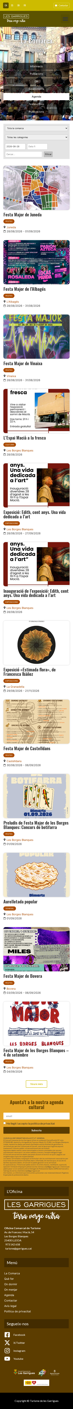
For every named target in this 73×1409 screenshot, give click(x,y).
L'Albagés (13, 301)
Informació (36, 66)
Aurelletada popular (20, 901)
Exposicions (11, 523)
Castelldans (14, 761)
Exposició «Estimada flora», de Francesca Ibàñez (29, 671)
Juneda (11, 227)
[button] (65, 18)
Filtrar (48, 154)
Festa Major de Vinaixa (22, 363)
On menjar (10, 1289)
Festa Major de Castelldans (26, 748)
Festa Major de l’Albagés (24, 289)
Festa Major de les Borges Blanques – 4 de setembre (36, 1052)
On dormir (10, 1284)
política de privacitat (43, 1123)
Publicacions (36, 111)
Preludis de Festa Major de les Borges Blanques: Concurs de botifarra (36, 824)
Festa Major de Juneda (22, 214)
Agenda (36, 96)
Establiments (36, 89)
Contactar (10, 1300)
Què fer (9, 1278)
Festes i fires (36, 104)
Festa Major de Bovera (22, 976)
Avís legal (10, 1306)
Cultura (9, 444)
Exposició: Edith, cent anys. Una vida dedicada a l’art (34, 514)
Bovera (11, 988)
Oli (36, 81)
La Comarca (12, 1273)
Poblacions (36, 73)
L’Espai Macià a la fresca (24, 437)
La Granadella (15, 686)
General (9, 908)
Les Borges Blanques (20, 450)
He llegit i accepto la (30, 1123)
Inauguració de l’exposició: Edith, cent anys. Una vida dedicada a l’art (36, 592)
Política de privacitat (17, 1311)
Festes (8, 221)
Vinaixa (11, 376)
